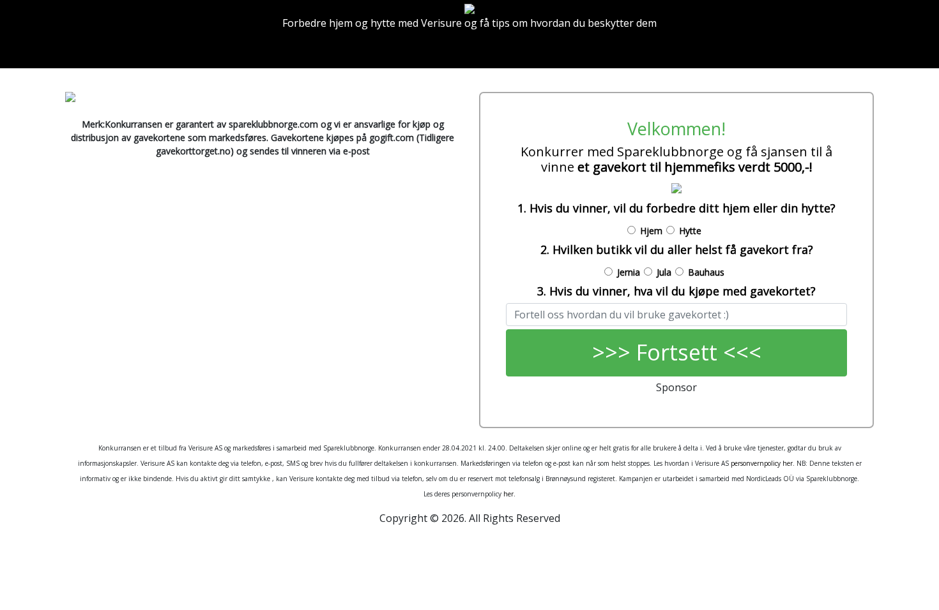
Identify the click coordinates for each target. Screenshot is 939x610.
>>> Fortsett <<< (676, 352)
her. (509, 493)
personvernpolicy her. (763, 463)
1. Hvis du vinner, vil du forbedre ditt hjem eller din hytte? (676, 208)
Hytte (690, 231)
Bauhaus (706, 272)
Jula (664, 272)
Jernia (628, 272)
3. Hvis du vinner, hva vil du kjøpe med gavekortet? (676, 291)
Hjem (651, 231)
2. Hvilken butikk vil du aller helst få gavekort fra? (676, 249)
